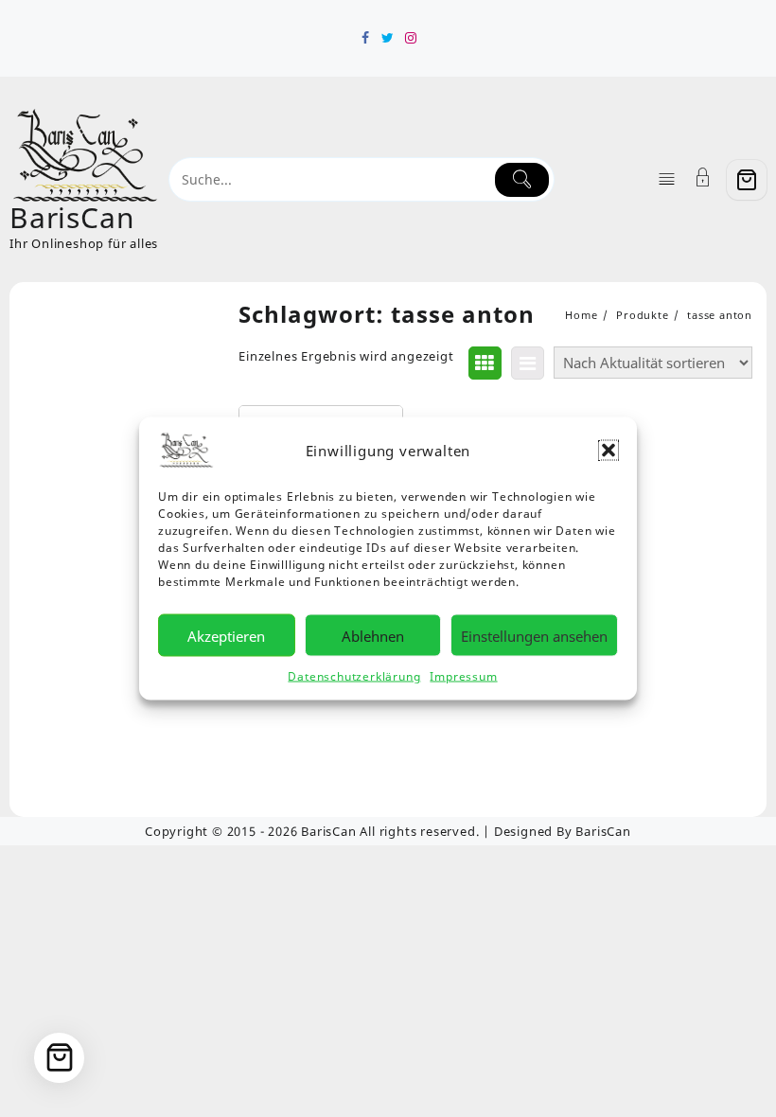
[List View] (527, 363)
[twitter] (388, 37)
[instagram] (410, 37)
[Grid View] (485, 363)
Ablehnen (373, 635)
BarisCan (71, 217)
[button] (608, 450)
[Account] (703, 179)
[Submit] (522, 180)
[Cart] (746, 179)
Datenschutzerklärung (354, 676)
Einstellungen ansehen (534, 635)
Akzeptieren (226, 635)
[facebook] (365, 37)
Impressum (463, 676)
